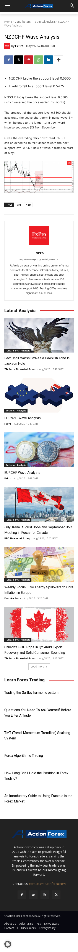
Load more (37, 666)
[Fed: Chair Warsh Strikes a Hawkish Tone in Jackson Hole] (39, 335)
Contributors (23, 21)
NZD (28, 204)
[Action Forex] (39, 6)
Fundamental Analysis (18, 350)
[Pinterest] (28, 59)
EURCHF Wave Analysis (22, 473)
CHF (19, 204)
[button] (8, 944)
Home (8, 21)
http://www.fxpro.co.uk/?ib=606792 (39, 259)
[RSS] (45, 894)
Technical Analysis (44, 21)
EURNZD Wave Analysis (22, 418)
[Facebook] (8, 59)
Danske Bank (12, 598)
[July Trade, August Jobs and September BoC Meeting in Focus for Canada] (39, 504)
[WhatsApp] (38, 59)
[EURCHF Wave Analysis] (39, 449)
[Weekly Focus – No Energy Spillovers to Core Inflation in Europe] (39, 564)
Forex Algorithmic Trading (23, 756)
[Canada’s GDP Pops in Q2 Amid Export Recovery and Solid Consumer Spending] (39, 624)
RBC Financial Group (17, 538)
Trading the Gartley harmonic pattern (31, 693)
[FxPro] (7, 46)
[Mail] (33, 894)
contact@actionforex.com (47, 884)
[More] (58, 59)
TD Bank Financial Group (20, 369)
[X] (18, 59)
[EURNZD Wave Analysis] (39, 395)
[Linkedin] (48, 59)
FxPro (19, 46)
